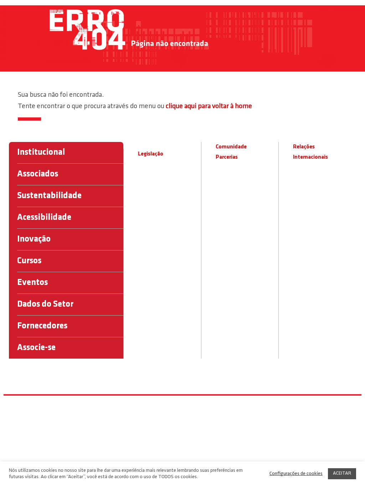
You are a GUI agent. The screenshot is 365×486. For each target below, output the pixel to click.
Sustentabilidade (49, 195)
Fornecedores (42, 326)
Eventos (32, 282)
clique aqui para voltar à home (209, 106)
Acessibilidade (44, 217)
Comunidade (231, 147)
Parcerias (227, 157)
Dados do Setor (45, 304)
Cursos (29, 261)
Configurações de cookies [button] (296, 473)
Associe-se (36, 347)
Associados (37, 174)
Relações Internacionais (310, 152)
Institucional (41, 152)
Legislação (150, 154)
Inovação (34, 239)
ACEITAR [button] (342, 473)
